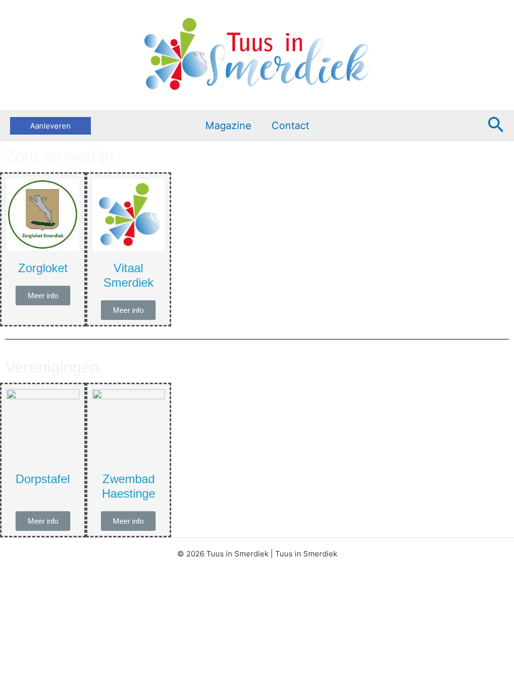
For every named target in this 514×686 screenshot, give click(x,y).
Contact (290, 126)
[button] (50, 126)
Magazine (228, 126)
